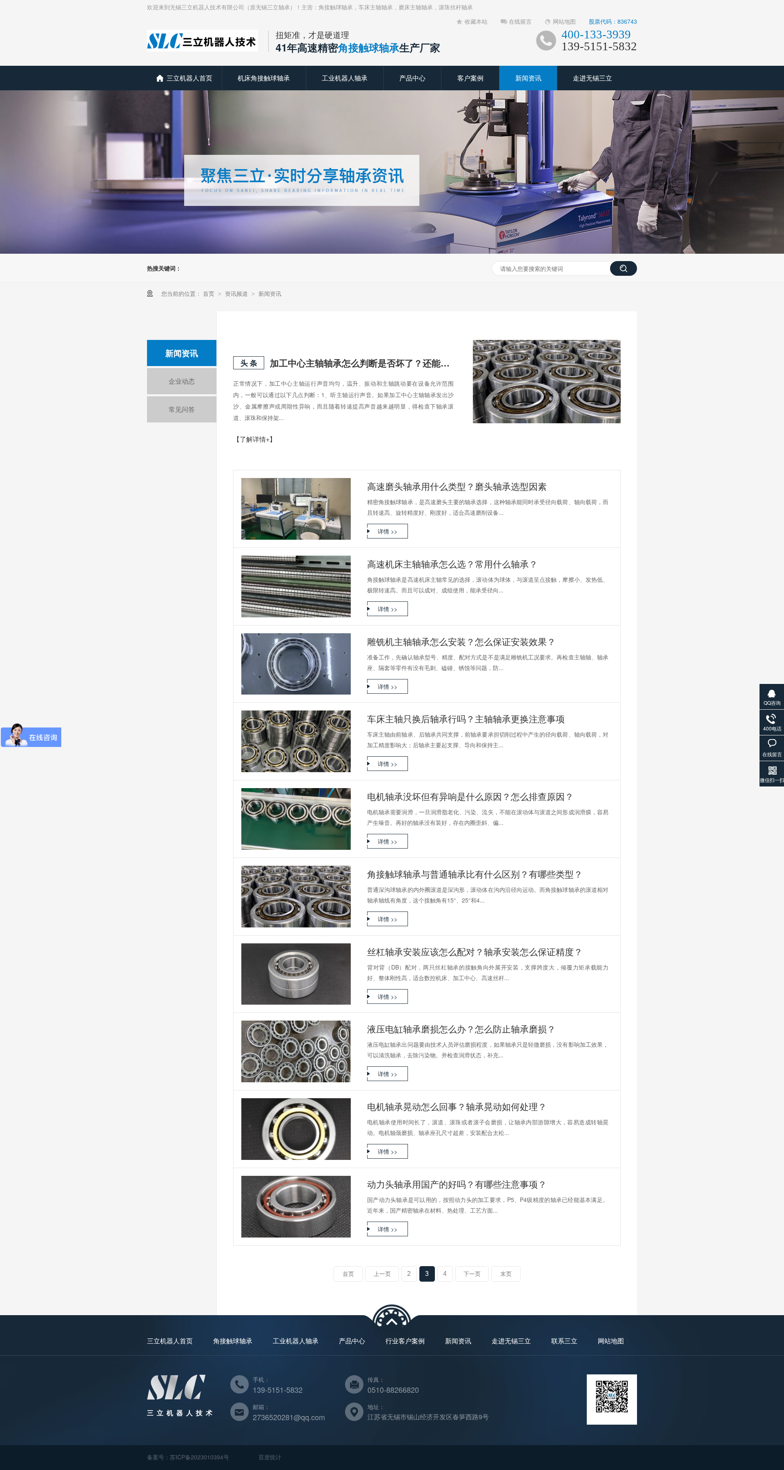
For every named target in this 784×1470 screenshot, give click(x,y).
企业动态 (182, 381)
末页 (506, 1274)
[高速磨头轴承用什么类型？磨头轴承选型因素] (296, 509)
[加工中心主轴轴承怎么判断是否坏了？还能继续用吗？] (547, 381)
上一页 (382, 1274)
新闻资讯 (528, 78)
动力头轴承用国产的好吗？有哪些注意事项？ (457, 1183)
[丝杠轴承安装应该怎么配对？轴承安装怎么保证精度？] (296, 974)
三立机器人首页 (189, 78)
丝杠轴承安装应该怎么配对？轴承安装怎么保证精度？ (475, 951)
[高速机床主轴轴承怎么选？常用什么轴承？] (296, 586)
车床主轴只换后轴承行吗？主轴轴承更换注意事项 (466, 718)
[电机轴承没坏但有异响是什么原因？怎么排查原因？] (296, 819)
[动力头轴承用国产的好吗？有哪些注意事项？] (296, 1207)
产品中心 (412, 78)
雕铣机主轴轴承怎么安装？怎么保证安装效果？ (461, 641)
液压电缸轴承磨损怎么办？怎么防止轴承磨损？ (461, 1028)
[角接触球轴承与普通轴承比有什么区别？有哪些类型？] (296, 896)
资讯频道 (237, 293)
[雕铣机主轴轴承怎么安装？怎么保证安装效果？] (296, 664)
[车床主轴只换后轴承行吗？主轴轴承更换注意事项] (296, 741)
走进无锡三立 (592, 78)
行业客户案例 (405, 1340)
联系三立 (564, 1340)
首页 (209, 293)
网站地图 (564, 21)
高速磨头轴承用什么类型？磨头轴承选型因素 (457, 486)
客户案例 (470, 78)
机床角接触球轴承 (264, 78)
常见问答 (182, 409)
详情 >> (387, 531)
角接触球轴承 (232, 1340)
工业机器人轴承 (345, 78)
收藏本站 (476, 21)
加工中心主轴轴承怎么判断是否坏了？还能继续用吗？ (362, 362)
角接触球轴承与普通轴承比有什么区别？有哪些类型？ (475, 873)
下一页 (472, 1274)
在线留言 (520, 21)
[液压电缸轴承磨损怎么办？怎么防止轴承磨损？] (296, 1051)
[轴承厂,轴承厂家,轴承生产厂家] (202, 48)
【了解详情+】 (254, 439)
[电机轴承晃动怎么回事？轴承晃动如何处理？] (296, 1129)
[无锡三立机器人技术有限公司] (176, 1397)
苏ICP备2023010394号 (199, 1457)
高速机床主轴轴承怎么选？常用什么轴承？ (452, 563)
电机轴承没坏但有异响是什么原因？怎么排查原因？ (470, 796)
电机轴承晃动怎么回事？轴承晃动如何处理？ (457, 1106)
